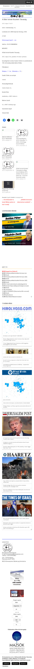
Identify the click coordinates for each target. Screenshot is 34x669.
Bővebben (5, 666)
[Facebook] (11, 17)
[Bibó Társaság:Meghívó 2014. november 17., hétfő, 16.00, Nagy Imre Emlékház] (22, 132)
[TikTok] (17, 17)
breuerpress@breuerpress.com (14, 554)
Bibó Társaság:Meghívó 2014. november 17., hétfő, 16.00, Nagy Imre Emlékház (21, 140)
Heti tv (4, 267)
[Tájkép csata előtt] (8, 164)
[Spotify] (19, 17)
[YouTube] (14, 17)
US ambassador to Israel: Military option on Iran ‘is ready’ (8, 202)
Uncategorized (19, 197)
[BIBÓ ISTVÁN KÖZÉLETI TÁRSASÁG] (8, 132)
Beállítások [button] (6, 663)
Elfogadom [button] (15, 663)
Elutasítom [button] (23, 663)
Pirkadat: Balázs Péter (8, 226)
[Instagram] (22, 17)
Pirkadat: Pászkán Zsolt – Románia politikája (14, 243)
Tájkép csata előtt (7, 168)
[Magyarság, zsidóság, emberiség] (8, 184)
